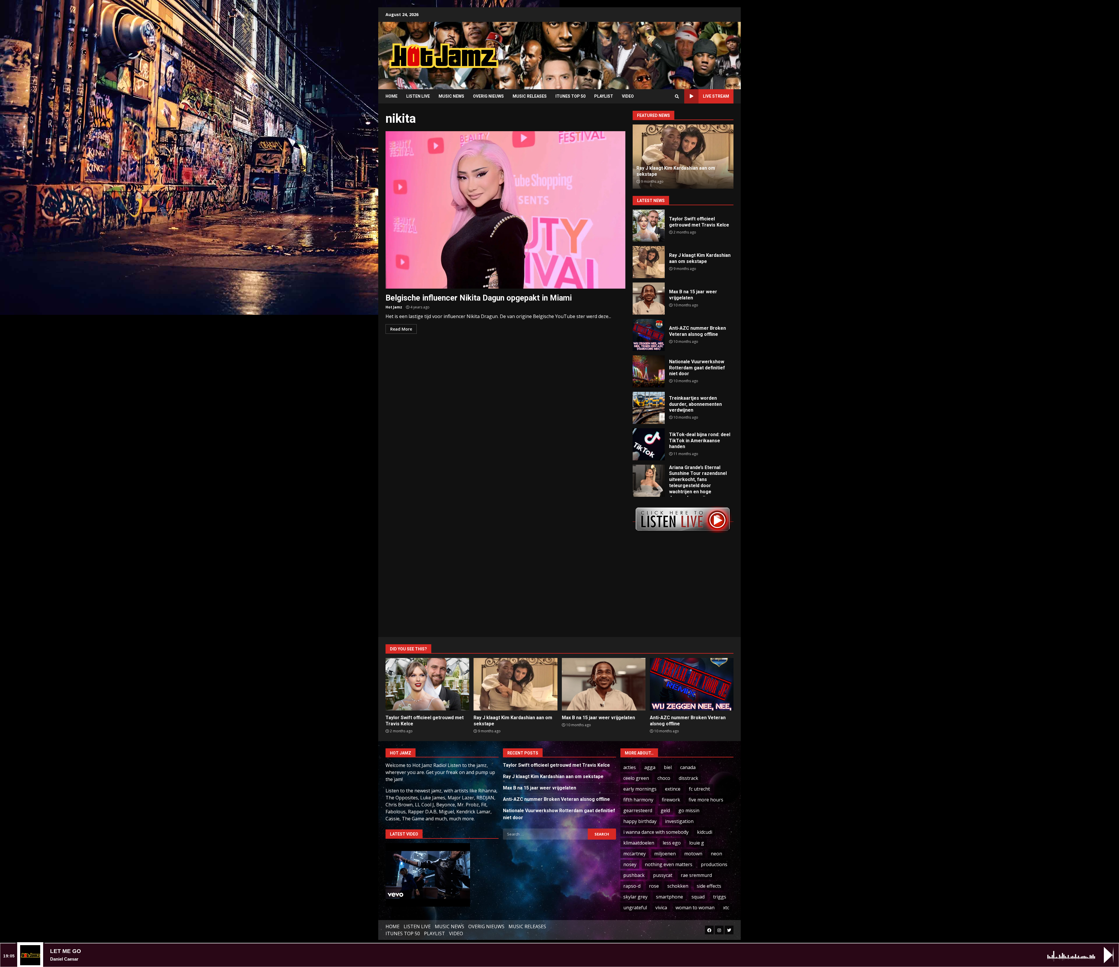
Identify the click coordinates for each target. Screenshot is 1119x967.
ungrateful (635, 907)
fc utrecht (699, 789)
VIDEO (628, 96)
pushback (634, 875)
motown (693, 853)
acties (629, 767)
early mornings (640, 789)
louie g (696, 843)
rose (654, 886)
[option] (683, 156)
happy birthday (640, 821)
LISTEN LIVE (418, 96)
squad (698, 897)
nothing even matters (668, 864)
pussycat (662, 875)
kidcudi (704, 832)
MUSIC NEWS (451, 96)
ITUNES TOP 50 (570, 96)
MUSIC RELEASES (530, 96)
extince (672, 789)
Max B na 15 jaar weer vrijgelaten (649, 298)
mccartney (634, 853)
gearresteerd (637, 810)
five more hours (706, 799)
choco (663, 778)
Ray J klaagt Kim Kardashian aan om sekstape (649, 262)
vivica (661, 907)
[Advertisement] (634, 51)
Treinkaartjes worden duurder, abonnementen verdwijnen (649, 408)
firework (671, 799)
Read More (401, 329)
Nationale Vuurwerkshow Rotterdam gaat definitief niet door (649, 371)
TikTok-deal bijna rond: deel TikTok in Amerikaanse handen (649, 444)
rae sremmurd (696, 875)
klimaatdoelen (638, 843)
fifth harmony (638, 799)
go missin (688, 810)
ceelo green (636, 778)
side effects (709, 886)
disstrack (688, 778)
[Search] (677, 96)
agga (649, 767)
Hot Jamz (394, 307)
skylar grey (635, 897)
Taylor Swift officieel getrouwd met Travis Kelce (649, 226)
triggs (719, 897)
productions (714, 864)
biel (668, 767)
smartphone (669, 897)
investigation (679, 821)
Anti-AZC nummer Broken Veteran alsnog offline (649, 335)
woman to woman (695, 907)
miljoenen (665, 853)
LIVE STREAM (716, 96)
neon (716, 853)
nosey (629, 864)
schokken (677, 886)
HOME (391, 96)
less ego (672, 843)
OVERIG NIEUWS (488, 96)
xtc (726, 907)
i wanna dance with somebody (656, 832)
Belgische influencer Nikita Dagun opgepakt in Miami (505, 210)
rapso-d (632, 886)
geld (665, 810)
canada (688, 767)
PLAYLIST (603, 96)
